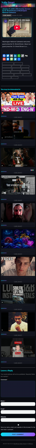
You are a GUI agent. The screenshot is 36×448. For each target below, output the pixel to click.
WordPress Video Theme (19, 443)
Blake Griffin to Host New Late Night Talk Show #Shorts (18, 141)
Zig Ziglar (14, 77)
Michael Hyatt (15, 72)
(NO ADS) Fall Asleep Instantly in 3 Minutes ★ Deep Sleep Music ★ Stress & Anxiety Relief (18, 250)
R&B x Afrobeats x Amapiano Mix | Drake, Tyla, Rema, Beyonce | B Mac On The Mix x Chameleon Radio (18, 197)
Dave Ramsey (6, 66)
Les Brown (25, 69)
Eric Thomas (25, 66)
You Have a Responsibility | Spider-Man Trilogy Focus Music (18, 278)
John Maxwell (16, 69)
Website (3, 417)
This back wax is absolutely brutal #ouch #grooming (18, 224)
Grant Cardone (7, 69)
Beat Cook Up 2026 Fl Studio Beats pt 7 (18, 333)
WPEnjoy (30, 443)
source (4, 51)
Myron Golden (25, 72)
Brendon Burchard (8, 63)
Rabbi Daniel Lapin (8, 75)
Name (3, 401)
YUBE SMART (7, 15)
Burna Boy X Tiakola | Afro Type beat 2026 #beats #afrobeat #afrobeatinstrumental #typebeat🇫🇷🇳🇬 (18, 169)
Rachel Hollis (18, 75)
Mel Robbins (6, 72)
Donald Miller (16, 66)
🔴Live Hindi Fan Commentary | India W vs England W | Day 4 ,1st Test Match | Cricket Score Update (18, 114)
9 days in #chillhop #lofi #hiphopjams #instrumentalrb (18, 306)
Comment (4, 379)
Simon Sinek (27, 75)
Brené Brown (18, 63)
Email (3, 409)
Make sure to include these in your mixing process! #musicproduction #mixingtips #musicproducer (18, 359)
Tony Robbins (6, 77)
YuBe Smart (7, 2)
